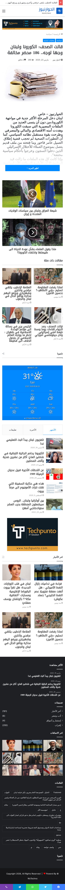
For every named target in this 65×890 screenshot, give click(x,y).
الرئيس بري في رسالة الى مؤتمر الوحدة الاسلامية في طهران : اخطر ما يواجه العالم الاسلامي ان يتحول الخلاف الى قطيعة (17, 333)
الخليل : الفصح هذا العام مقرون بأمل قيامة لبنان (31, 792)
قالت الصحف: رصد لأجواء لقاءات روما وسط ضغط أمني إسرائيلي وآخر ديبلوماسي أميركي (48, 331)
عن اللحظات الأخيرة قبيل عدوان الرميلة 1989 (26, 472)
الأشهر (53, 429)
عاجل (54, 810)
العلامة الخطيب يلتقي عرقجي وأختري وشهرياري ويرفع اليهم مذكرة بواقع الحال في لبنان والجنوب (17, 293)
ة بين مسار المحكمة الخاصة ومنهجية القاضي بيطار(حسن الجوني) (36, 805)
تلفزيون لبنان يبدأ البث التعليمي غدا (25, 441)
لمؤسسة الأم (42, 810)
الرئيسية (57, 34)
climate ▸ (32, 418)
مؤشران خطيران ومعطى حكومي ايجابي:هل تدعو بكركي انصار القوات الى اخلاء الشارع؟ (33, 816)
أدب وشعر (56, 716)
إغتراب (58, 725)
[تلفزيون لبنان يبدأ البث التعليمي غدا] (54, 443)
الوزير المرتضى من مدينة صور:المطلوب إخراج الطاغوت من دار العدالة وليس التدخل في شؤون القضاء (32, 798)
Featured (57, 792)
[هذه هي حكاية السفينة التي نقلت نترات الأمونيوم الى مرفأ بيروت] (54, 487)
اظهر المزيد (33, 168)
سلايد (6, 805)
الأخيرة (33, 429)
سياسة (49, 34)
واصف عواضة (49, 847)
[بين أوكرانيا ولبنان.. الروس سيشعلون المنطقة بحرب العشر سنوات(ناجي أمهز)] (54, 504)
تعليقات (12, 429)
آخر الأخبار (56, 711)
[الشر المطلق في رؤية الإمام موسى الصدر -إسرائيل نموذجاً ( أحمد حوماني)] (53, 770)
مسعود (58, 835)
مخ (60, 822)
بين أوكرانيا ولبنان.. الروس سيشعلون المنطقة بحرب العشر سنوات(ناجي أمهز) (25, 504)
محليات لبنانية (49, 40)
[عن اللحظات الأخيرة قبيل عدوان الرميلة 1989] (54, 474)
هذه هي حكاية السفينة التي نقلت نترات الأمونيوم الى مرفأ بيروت (26, 487)
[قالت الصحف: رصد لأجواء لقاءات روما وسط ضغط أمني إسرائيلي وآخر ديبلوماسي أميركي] (48, 315)
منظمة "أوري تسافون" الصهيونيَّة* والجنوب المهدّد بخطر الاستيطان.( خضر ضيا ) (33, 841)
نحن (59, 847)
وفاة (38, 847)
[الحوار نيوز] (51, 11)
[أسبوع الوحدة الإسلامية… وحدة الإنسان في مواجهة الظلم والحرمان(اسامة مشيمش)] (32, 770)
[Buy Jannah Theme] (32, 24)
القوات (6, 792)
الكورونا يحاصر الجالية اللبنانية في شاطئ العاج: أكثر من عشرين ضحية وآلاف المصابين (23, 457)
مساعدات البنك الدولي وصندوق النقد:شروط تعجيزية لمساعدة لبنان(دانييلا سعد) (33, 828)
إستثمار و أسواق (53, 720)
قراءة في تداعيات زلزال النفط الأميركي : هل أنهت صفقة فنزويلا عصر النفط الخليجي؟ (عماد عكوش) (48, 591)
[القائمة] (3, 12)
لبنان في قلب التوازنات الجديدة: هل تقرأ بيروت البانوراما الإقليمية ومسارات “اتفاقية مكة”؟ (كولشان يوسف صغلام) (17, 593)
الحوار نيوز (56, 60)
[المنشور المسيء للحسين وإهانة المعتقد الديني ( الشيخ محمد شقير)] (53, 745)
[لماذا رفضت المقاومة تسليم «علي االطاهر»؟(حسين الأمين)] (48, 276)
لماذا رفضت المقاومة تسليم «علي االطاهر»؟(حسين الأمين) (49, 290)
